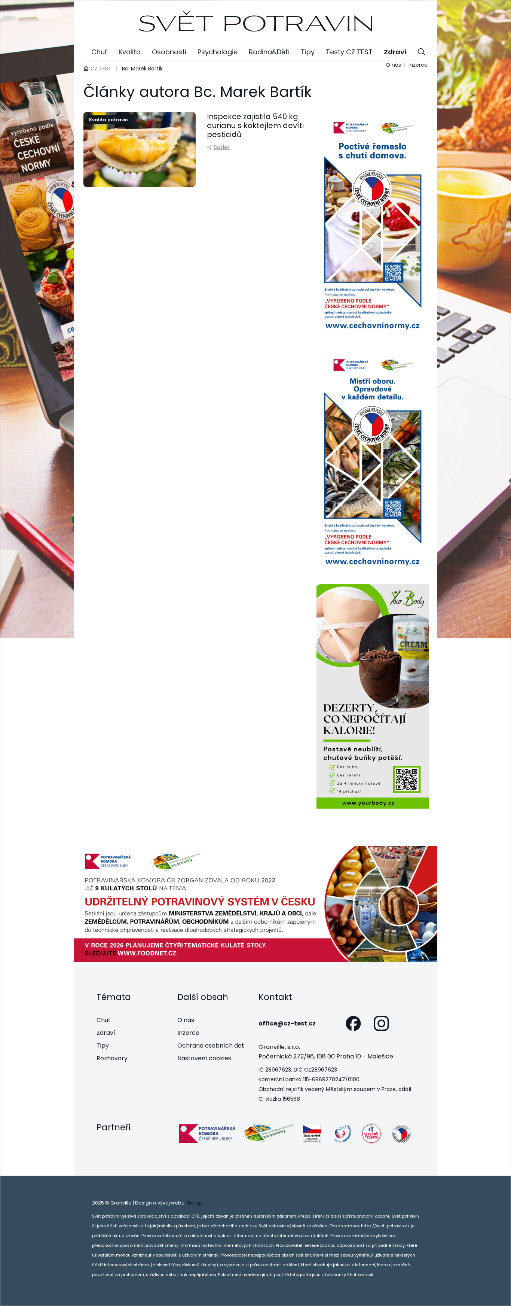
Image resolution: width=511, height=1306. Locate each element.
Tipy (103, 1045)
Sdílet (222, 147)
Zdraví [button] (395, 52)
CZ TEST (101, 68)
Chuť (103, 1020)
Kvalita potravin (108, 119)
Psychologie (218, 52)
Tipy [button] (308, 52)
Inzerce (418, 65)
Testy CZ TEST (349, 52)
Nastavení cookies (204, 1058)
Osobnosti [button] (169, 52)
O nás (393, 65)
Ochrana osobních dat (210, 1045)
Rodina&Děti (269, 52)
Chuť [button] (99, 52)
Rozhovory (112, 1058)
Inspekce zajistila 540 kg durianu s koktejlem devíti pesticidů (255, 125)
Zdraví (106, 1032)
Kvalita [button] (130, 52)
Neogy (195, 1203)
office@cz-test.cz (287, 1023)
